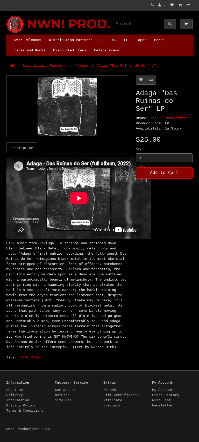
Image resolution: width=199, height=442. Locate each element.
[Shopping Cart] (180, 5)
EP (126, 40)
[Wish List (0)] (172, 5)
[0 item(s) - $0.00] (186, 24)
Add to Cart (164, 173)
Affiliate (112, 400)
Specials (111, 405)
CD (114, 40)
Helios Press (106, 50)
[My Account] (162, 5)
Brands (109, 390)
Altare (82, 66)
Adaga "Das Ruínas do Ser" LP (126, 66)
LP (102, 40)
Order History (165, 395)
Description (21, 148)
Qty (138, 149)
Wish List (161, 400)
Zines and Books (29, 50)
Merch (159, 40)
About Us (14, 390)
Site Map (63, 400)
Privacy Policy (20, 405)
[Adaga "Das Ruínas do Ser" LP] (67, 106)
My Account (162, 390)
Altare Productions (169, 118)
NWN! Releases (27, 40)
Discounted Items (69, 50)
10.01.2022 (29, 357)
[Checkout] (188, 5)
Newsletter (162, 405)
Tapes (141, 40)
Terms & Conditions (25, 411)
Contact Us (65, 390)
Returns (62, 395)
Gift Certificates (121, 395)
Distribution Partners (71, 40)
